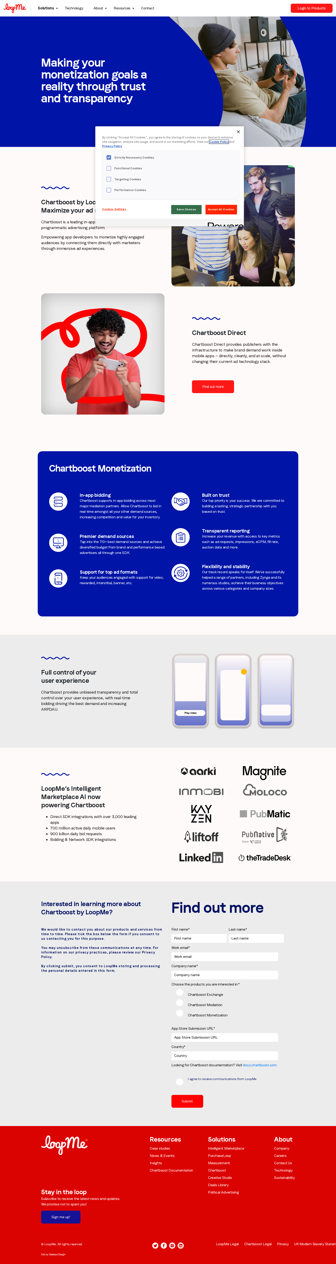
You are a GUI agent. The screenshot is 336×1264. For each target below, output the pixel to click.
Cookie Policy (219, 141)
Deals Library (218, 1185)
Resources (122, 8)
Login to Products (312, 8)
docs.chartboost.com (259, 1065)
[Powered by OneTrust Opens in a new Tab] (224, 223)
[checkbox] (227, 1004)
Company (281, 1148)
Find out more (213, 386)
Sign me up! (60, 1217)
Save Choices (186, 209)
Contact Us (283, 1163)
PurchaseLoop (219, 1155)
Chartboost (217, 1170)
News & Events (162, 1155)
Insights (156, 1163)
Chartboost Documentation (171, 1170)
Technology (74, 8)
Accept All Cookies (221, 209)
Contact (147, 8)
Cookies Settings (114, 209)
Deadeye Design (57, 1254)
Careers (280, 1155)
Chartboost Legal (258, 1244)
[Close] (238, 132)
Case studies (160, 1148)
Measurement (219, 1163)
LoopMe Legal (227, 1244)
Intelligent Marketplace (226, 1148)
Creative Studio (220, 1177)
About (98, 8)
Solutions (46, 8)
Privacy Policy (112, 146)
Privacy (283, 1244)
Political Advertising (223, 1192)
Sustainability (284, 1177)
